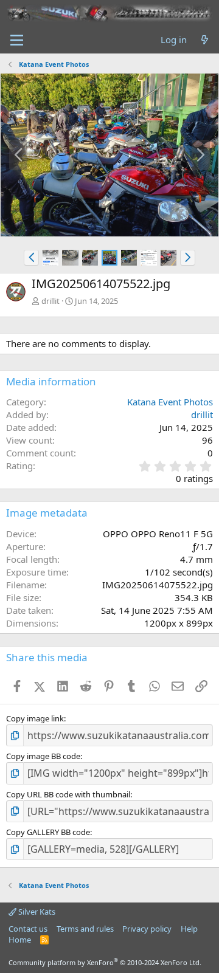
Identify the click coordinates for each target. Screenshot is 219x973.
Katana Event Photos (170, 402)
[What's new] (205, 40)
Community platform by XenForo (105, 962)
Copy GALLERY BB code (48, 832)
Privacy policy (147, 928)
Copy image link (35, 718)
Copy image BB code (43, 756)
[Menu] (16, 40)
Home (20, 939)
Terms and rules (85, 928)
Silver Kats (35, 911)
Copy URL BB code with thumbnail (68, 794)
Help (189, 928)
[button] (31, 258)
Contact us (28, 928)
